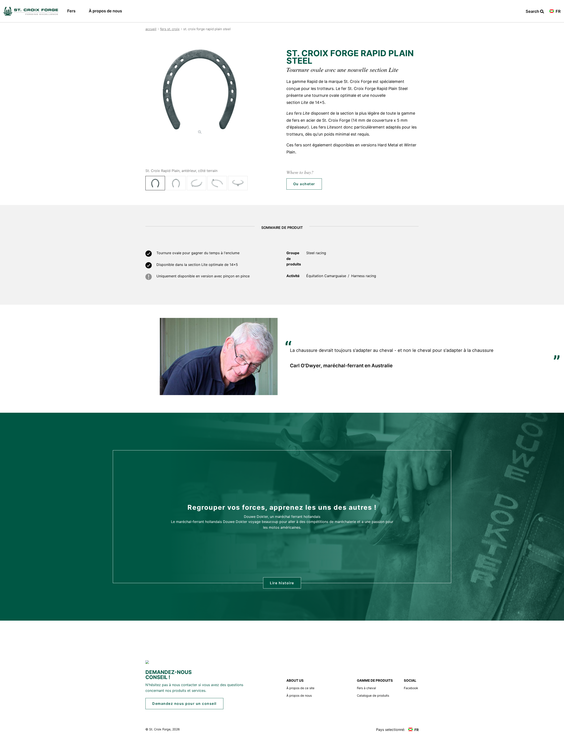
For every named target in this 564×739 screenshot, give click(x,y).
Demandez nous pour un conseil (184, 703)
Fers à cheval (366, 688)
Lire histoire (282, 582)
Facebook (411, 688)
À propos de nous (105, 11)
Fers (71, 11)
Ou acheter (304, 184)
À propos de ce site (300, 688)
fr (558, 11)
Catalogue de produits (373, 695)
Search (535, 11)
